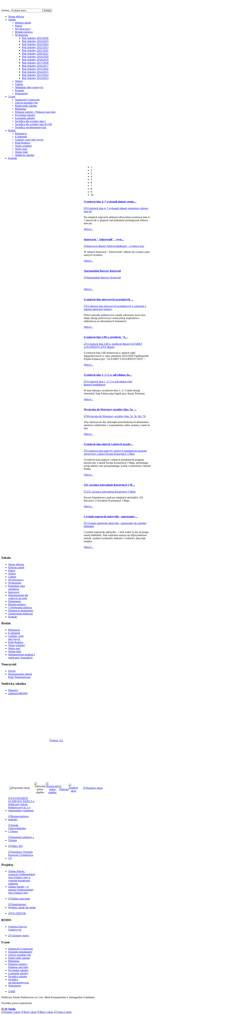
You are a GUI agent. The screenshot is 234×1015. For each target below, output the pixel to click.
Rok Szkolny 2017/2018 (35, 62)
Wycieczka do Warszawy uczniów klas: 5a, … (110, 409)
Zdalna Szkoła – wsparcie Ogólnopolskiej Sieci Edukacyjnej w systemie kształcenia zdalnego (21, 877)
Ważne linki (21, 152)
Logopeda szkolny (25, 118)
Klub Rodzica (22, 142)
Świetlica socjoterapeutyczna (30, 127)
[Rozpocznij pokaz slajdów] (52, 792)
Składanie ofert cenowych (29, 87)
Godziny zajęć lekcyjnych (29, 139)
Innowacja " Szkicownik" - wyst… (104, 239)
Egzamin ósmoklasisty (20, 951)
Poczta (11, 670)
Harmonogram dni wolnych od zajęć (18, 597)
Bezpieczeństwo (24, 31)
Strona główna (16, 564)
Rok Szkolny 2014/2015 (35, 71)
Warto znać (21, 148)
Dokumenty (21, 93)
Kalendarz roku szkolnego (16, 587)
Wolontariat (14, 985)
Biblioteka (20, 108)
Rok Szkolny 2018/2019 (35, 59)
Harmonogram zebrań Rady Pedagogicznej (20, 676)
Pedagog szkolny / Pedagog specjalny (35, 111)
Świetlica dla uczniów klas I (30, 121)
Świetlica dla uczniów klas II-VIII (33, 124)
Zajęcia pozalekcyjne (26, 102)
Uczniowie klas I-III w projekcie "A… (106, 337)
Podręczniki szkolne (26, 105)
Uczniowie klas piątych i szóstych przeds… (108, 444)
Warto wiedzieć (23, 145)
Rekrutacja (21, 133)
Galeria (19, 84)
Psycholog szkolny (25, 115)
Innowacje (14, 592)
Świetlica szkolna (17, 976)
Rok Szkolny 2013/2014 (35, 75)
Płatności (13, 690)
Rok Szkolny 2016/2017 (35, 65)
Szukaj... (6, 10)
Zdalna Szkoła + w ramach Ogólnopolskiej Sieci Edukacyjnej (20, 889)
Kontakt (19, 90)
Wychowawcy (23, 28)
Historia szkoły (23, 22)
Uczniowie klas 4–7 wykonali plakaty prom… (110, 201)
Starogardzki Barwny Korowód (102, 270)
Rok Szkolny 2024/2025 (35, 41)
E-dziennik (21, 136)
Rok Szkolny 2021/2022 (35, 50)
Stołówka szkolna (24, 155)
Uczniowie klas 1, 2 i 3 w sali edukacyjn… (108, 374)
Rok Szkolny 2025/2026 (35, 38)
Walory (19, 81)
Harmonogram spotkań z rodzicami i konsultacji (21, 656)
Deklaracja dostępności (20, 610)
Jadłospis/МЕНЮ (18, 693)
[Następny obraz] (93, 787)
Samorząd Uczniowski (27, 99)
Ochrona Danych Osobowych (17, 928)
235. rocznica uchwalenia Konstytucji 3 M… (109, 484)
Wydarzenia (21, 35)
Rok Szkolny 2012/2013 (35, 78)
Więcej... (88, 229)
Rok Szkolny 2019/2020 (35, 56)
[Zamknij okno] (73, 790)
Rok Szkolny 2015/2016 (35, 68)
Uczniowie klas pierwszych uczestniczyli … (108, 299)
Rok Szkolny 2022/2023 (35, 47)
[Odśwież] (64, 789)
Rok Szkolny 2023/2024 (35, 44)
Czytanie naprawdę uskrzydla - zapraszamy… (111, 516)
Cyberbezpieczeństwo (20, 607)
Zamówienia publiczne (20, 613)
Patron (18, 25)
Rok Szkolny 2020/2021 (35, 53)
